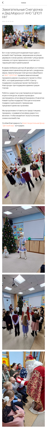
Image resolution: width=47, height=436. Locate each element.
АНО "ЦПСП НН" (11, 75)
